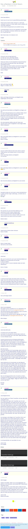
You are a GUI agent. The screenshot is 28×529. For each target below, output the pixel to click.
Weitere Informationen (5, 527)
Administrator (13, 517)
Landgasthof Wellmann (19, 310)
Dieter (7, 517)
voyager (3, 5)
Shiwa (3, 517)
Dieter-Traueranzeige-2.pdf (9, 43)
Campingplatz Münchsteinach (16, 315)
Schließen (12, 527)
